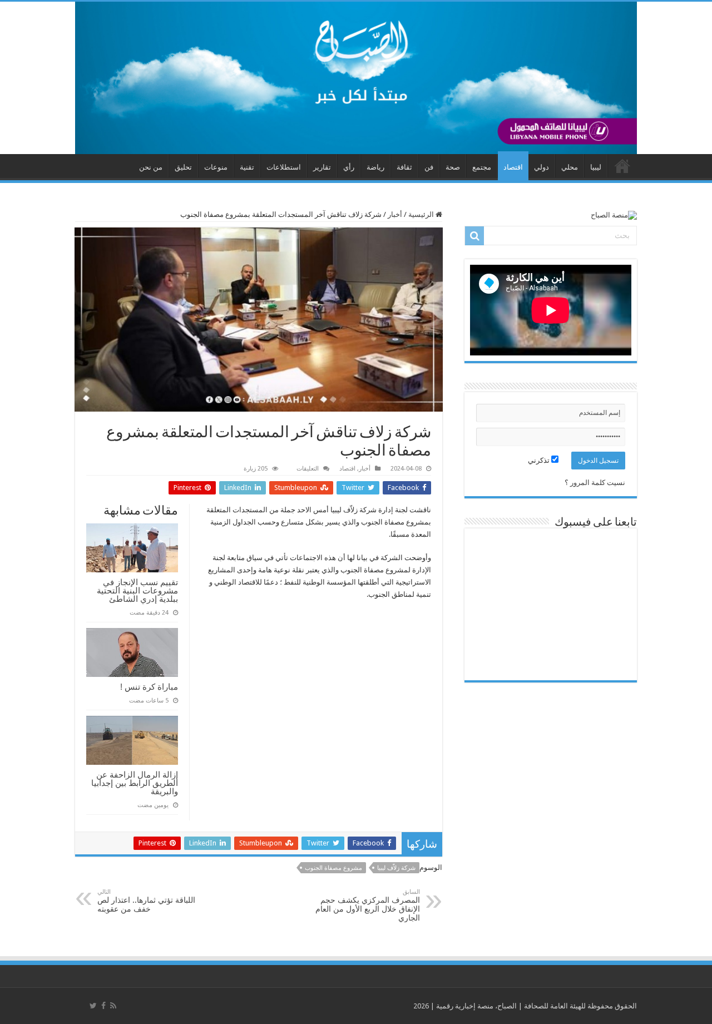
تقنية (247, 167)
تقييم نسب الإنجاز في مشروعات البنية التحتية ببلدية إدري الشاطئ (137, 590)
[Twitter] (93, 1005)
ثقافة (404, 167)
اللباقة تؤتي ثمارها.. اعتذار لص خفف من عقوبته (146, 900)
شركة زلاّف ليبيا (396, 868)
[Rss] (113, 1005)
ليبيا (595, 167)
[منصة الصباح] (356, 78)
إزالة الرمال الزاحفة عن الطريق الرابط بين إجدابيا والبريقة (134, 783)
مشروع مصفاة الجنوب (333, 868)
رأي (348, 167)
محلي (569, 167)
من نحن (150, 167)
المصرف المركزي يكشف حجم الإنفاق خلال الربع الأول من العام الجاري (367, 905)
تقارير (322, 167)
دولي (541, 167)
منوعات (216, 167)
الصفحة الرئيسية (622, 165)
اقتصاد (513, 167)
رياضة (375, 167)
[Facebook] (103, 1005)
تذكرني (539, 460)
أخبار (395, 214)
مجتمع (481, 167)
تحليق (183, 167)
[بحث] (474, 235)
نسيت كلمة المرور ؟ (595, 482)
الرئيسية (422, 214)
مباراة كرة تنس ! (149, 686)
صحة (453, 167)
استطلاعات (283, 167)
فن (428, 167)
